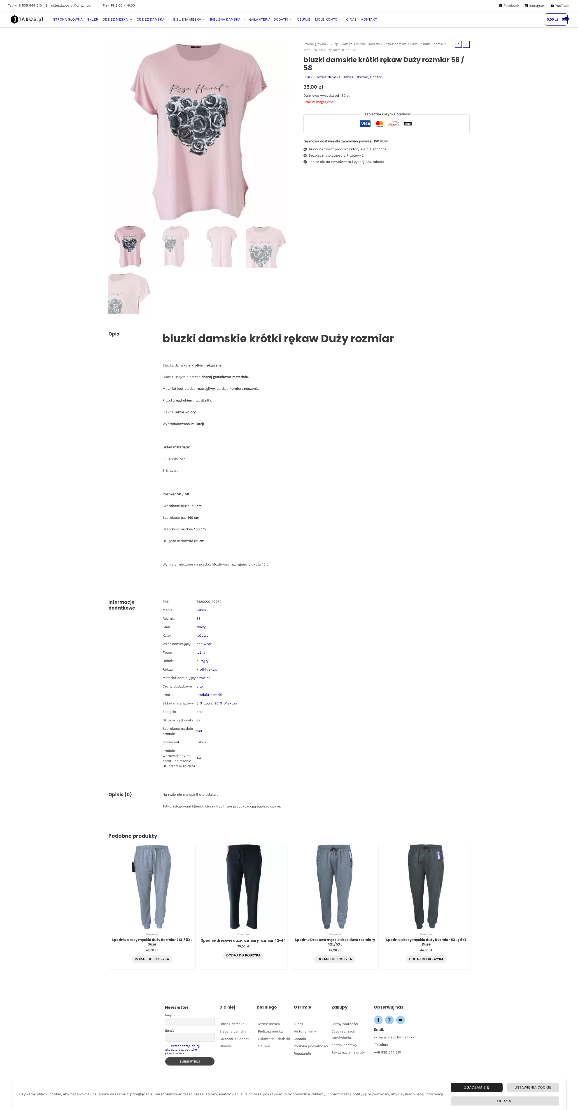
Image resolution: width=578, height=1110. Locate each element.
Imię (168, 1015)
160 (199, 731)
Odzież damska (395, 44)
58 (198, 619)
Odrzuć (504, 1101)
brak (200, 686)
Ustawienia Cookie (533, 1087)
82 (198, 720)
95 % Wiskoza (225, 703)
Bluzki (415, 44)
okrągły (202, 661)
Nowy (201, 627)
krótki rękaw (206, 669)
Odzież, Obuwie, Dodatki (361, 44)
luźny (200, 652)
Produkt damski (209, 695)
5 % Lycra (204, 703)
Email (169, 1030)
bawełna (203, 678)
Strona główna (314, 44)
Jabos (201, 610)
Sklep (334, 44)
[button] (130, 19)
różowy (202, 636)
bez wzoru (205, 644)
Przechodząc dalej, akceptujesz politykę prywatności (182, 1049)
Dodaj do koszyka (152, 959)
